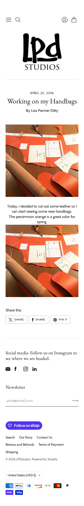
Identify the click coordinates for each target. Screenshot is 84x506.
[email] (8, 370)
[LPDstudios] (42, 52)
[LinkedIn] (34, 370)
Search (10, 437)
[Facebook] (15, 370)
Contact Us (44, 437)
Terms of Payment (51, 444)
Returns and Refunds (20, 444)
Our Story (25, 437)
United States (22, 475)
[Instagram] (25, 370)
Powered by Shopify (45, 459)
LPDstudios (23, 459)
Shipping (12, 452)
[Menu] (9, 20)
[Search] (18, 19)
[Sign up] (75, 400)
